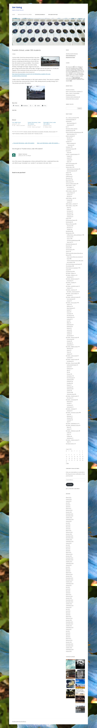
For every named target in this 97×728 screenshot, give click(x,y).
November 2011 (69, 623)
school (25, 133)
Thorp (68, 352)
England (69, 156)
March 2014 (68, 572)
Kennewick (69, 280)
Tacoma (29, 131)
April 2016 (68, 528)
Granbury (68, 70)
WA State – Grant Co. (70, 289)
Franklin (22, 133)
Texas (81, 78)
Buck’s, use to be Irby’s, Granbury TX (74, 91)
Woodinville (69, 335)
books (67, 68)
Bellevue (69, 306)
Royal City (68, 246)
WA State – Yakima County (72, 440)
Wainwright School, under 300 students (49, 123)
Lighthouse (68, 176)
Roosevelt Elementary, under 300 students (23, 143)
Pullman (69, 436)
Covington (69, 313)
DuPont (68, 366)
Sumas (68, 429)
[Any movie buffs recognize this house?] (80, 664)
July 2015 (68, 545)
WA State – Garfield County (72, 286)
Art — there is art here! (71, 117)
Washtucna (69, 277)
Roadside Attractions (70, 244)
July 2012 (68, 609)
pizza (73, 74)
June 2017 (68, 504)
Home (13, 14)
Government (69, 165)
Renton (68, 328)
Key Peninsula (70, 377)
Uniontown (69, 438)
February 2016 (69, 532)
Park (70, 74)
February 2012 (69, 618)
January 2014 (69, 576)
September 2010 (69, 649)
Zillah (68, 441)
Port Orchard (70, 339)
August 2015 (68, 543)
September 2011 (69, 627)
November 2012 (69, 601)
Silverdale (69, 343)
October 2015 (69, 539)
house (69, 71)
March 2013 (68, 594)
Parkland (69, 381)
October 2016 (69, 517)
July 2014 (68, 567)
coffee (80, 68)
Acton (68, 207)
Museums (68, 178)
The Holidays (69, 266)
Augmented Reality (70, 119)
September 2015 (69, 541)
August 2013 (68, 585)
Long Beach (69, 361)
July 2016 (68, 523)
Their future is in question (38, 131)
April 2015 (68, 550)
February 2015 (69, 554)
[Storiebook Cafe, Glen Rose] (70, 664)
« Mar (67, 463)
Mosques (69, 227)
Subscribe (69, 484)
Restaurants (69, 233)
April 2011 (68, 636)
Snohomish (69, 407)
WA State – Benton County (72, 278)
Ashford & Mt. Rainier (72, 365)
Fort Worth (69, 211)
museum (74, 72)
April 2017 (68, 506)
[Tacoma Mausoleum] (70, 694)
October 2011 (69, 625)
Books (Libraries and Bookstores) (73, 132)
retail (70, 75)
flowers (78, 69)
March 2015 (68, 552)
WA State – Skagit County (71, 396)
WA (32, 133)
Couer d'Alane (70, 192)
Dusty (68, 434)
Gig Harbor (69, 376)
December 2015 (69, 536)
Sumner (68, 390)
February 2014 (69, 574)
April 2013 (68, 592)
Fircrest (68, 374)
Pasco (68, 284)
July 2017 (68, 503)
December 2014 (69, 558)
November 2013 (69, 580)
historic (80, 70)
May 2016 (68, 526)
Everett (68, 403)
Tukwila (68, 333)
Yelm (68, 421)
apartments (70, 66)
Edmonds (69, 401)
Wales (68, 161)
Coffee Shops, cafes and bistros (74, 235)
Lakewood (74, 71)
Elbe (68, 370)
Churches (69, 225)
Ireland (68, 158)
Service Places (69, 249)
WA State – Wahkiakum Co (72, 423)
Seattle (81, 76)
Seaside (69, 202)
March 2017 (68, 508)
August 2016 (68, 521)
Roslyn (68, 350)
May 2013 (68, 590)
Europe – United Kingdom (72, 154)
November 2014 (69, 559)
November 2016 (69, 515)
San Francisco (70, 189)
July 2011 (68, 631)
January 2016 (69, 534)
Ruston (68, 385)
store (69, 78)
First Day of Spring (70, 89)
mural (70, 73)
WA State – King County (71, 302)
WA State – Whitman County (72, 430)
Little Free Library (71, 134)
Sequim (68, 300)
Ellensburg (69, 348)
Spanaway (69, 387)
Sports (67, 251)
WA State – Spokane (70, 409)
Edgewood (69, 368)
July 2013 (68, 587)
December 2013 (69, 578)
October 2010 (69, 647)
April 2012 (68, 614)
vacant (67, 80)
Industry (68, 174)
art (74, 66)
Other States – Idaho (70, 191)
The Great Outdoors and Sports (73, 264)
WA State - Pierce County (49, 131)
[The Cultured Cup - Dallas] (70, 674)
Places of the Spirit (70, 224)
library (79, 71)
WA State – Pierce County (71, 363)
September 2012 (69, 605)
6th (66, 66)
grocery (72, 70)
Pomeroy (69, 288)
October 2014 (69, 561)
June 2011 (68, 633)
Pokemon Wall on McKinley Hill (73, 97)
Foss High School (16, 122)
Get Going (17, 7)
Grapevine (69, 216)
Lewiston (69, 194)
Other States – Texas (71, 205)
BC (66, 127)
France (68, 152)
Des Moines (69, 315)
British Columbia (69, 136)
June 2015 (68, 547)
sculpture (77, 76)
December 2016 (69, 514)
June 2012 (68, 611)
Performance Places (70, 220)
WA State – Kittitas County (72, 346)
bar (82, 66)
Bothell (68, 310)
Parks (67, 218)
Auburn (68, 304)
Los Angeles (69, 187)
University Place (80, 79)
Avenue (79, 66)
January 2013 (69, 598)
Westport (69, 295)
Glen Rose (69, 213)
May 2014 (68, 569)
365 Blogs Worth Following (25, 14)
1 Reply (13, 54)
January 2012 (69, 620)
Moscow (69, 196)
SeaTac (68, 330)
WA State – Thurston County (72, 412)
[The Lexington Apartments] (80, 698)
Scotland (69, 159)
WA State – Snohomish (71, 399)
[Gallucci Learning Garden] (70, 684)
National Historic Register (72, 169)
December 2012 (69, 600)
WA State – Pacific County (72, 359)
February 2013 (69, 596)
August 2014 (68, 565)
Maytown (69, 416)
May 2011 (68, 634)
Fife (68, 372)
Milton (68, 322)
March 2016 (68, 530)
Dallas (68, 209)
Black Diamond (70, 308)
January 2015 (69, 556)
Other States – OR (70, 198)
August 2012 (68, 607)
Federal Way (70, 317)
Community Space (70, 148)
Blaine (68, 427)
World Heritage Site (71, 170)
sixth (67, 78)
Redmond (69, 326)
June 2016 (68, 525)
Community (68, 69)
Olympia (78, 72)
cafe (70, 68)
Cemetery (68, 147)
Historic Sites (69, 167)
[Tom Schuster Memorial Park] (80, 674)
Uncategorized (69, 271)
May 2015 (68, 548)
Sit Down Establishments (72, 240)
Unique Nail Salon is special (72, 98)
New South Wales (71, 123)
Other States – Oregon (71, 203)
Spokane (69, 410)
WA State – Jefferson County (72, 297)
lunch (81, 71)
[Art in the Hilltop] (80, 684)
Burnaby (69, 137)
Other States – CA (70, 185)
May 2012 (68, 612)
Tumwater (69, 420)
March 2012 (68, 616)
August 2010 (68, 651)
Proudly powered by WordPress (19, 721)
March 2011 (68, 638)
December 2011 (69, 622)
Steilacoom (69, 388)
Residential (68, 231)
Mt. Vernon (69, 398)
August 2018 (68, 499)
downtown (73, 69)
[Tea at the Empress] (80, 708)
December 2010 (69, 644)
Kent (68, 321)
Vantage (69, 354)
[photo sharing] (50, 65)
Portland (69, 200)
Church (76, 68)
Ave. (76, 66)
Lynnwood (69, 405)
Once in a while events (71, 183)
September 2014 (69, 563)
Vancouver (69, 139)
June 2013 (68, 589)
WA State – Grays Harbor (71, 293)
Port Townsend (70, 299)
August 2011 (68, 629)
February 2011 (69, 640)
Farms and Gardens (70, 163)
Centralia (69, 357)
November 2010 (69, 645)
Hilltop (75, 70)
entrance (18, 133)
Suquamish (69, 344)
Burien (68, 311)
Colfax (68, 432)
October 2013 (69, 581)
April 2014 (68, 570)
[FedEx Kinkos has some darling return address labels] (80, 691)
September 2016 (69, 519)
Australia (68, 121)
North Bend (69, 324)
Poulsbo (69, 341)
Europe (67, 150)
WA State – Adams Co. (71, 275)
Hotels (67, 172)
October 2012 (69, 603)
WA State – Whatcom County (72, 425)
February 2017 (69, 510)
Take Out (69, 242)
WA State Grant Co (70, 443)
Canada (68, 141)
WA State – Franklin (70, 282)
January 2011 (69, 642)
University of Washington (71, 79)
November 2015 (69, 537)
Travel (67, 269)
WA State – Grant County (72, 291)
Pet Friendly (68, 222)
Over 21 (68, 238)
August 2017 (68, 501)
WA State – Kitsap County (71, 337)
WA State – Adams (70, 273)
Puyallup (77, 74)
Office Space (69, 181)
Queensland (70, 125)
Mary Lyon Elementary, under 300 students (48, 143)
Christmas (73, 68)
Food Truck (69, 236)
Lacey (68, 414)
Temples (69, 229)
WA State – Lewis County (71, 355)
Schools (25, 131)
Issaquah (69, 319)
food (81, 69)
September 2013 (69, 583)
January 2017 (69, 512)
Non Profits (68, 180)
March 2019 (68, 497)
